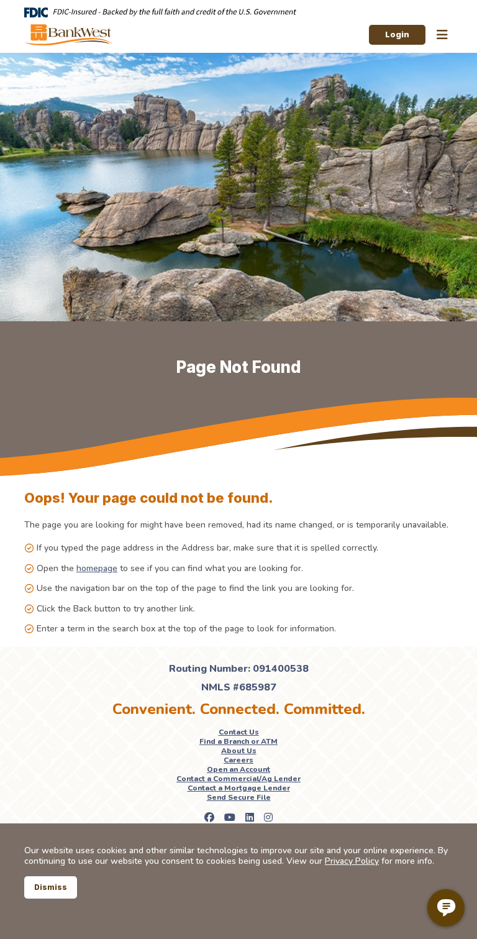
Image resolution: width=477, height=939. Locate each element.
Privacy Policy (352, 861)
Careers (238, 760)
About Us (239, 751)
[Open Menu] (442, 35)
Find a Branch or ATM (238, 741)
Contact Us (239, 732)
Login (397, 34)
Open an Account (238, 769)
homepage (96, 568)
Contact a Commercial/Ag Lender (238, 779)
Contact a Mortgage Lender (239, 788)
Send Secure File (239, 797)
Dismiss (50, 887)
